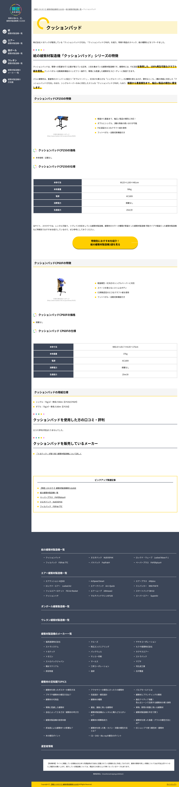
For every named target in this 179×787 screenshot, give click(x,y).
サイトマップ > (171, 784)
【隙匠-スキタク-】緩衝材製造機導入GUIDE (58, 488)
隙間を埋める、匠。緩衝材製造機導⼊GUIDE (15, 19)
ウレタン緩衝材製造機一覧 (55, 620)
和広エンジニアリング (100, 646)
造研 (92, 671)
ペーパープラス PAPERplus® (53, 497)
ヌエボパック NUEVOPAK (51, 501)
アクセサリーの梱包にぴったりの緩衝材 (107, 689)
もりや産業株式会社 (144, 646)
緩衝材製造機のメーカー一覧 (56, 633)
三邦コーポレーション (100, 666)
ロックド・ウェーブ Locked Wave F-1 (152, 557)
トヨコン (49, 656)
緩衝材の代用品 (52, 699)
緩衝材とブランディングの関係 (149, 694)
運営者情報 (47, 746)
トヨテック (50, 651)
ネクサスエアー (142, 651)
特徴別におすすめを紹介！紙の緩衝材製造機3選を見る (105, 242)
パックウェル (96, 651)
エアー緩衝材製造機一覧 (54, 573)
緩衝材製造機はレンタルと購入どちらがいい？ (108, 713)
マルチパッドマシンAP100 (102, 595)
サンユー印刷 (96, 656)
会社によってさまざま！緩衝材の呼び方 (62, 712)
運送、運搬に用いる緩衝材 (102, 707)
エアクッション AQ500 (55, 581)
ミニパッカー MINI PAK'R (147, 586)
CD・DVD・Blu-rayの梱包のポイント (106, 735)
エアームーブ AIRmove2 (101, 590)
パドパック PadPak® (100, 562)
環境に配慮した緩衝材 (55, 707)
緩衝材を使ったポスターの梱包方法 (60, 689)
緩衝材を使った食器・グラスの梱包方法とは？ (153, 721)
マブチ (138, 661)
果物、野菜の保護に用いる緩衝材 (149, 707)
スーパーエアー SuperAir (147, 595)
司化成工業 (140, 666)
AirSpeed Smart (97, 581)
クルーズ (94, 641)
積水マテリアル (52, 666)
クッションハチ (52, 595)
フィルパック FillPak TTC (51, 506)
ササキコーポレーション (146, 641)
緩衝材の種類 (96, 699)
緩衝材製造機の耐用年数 (56, 720)
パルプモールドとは (144, 689)
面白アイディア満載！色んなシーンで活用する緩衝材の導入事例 (153, 701)
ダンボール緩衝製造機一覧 (55, 606)
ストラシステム (52, 646)
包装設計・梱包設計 (99, 694)
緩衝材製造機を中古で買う (147, 712)
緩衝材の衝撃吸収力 (99, 720)
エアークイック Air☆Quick (103, 586)
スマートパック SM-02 (145, 590)
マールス (94, 661)
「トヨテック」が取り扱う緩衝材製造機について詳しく (59, 453)
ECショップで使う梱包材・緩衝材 (150, 727)
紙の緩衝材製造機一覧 (49, 492)
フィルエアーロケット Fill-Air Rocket (62, 590)
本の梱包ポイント (53, 735)
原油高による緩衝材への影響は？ (59, 727)
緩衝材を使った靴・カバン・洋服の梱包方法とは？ (109, 729)
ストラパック (141, 656)
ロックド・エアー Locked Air (58, 586)
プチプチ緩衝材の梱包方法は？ (58, 694)
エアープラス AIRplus (146, 581)
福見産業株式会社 (53, 641)
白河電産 (139, 671)
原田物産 (49, 671)
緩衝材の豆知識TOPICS (53, 681)
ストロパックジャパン (55, 661)
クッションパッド (53, 557)
